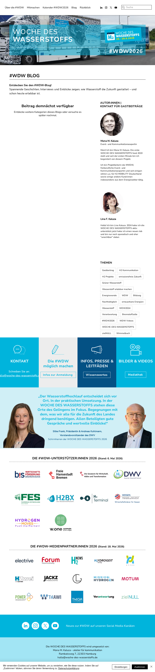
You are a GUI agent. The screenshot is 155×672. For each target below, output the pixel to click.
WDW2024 (124, 308)
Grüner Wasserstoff (111, 282)
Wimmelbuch (123, 333)
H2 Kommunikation (128, 270)
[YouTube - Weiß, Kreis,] (55, 625)
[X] (110, 7)
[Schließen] (151, 667)
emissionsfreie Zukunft (130, 276)
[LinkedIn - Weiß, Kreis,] (25, 625)
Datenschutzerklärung (68, 668)
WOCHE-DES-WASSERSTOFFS (118, 326)
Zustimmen (139, 666)
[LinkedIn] (101, 7)
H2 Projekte (108, 276)
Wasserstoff (108, 308)
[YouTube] (115, 7)
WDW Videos (126, 320)
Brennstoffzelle (129, 314)
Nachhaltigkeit (109, 301)
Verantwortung (109, 314)
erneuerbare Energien (132, 301)
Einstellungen (121, 666)
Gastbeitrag (108, 270)
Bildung (137, 295)
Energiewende (109, 295)
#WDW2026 (108, 320)
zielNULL (106, 333)
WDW (125, 295)
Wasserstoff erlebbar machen (117, 289)
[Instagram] (106, 7)
